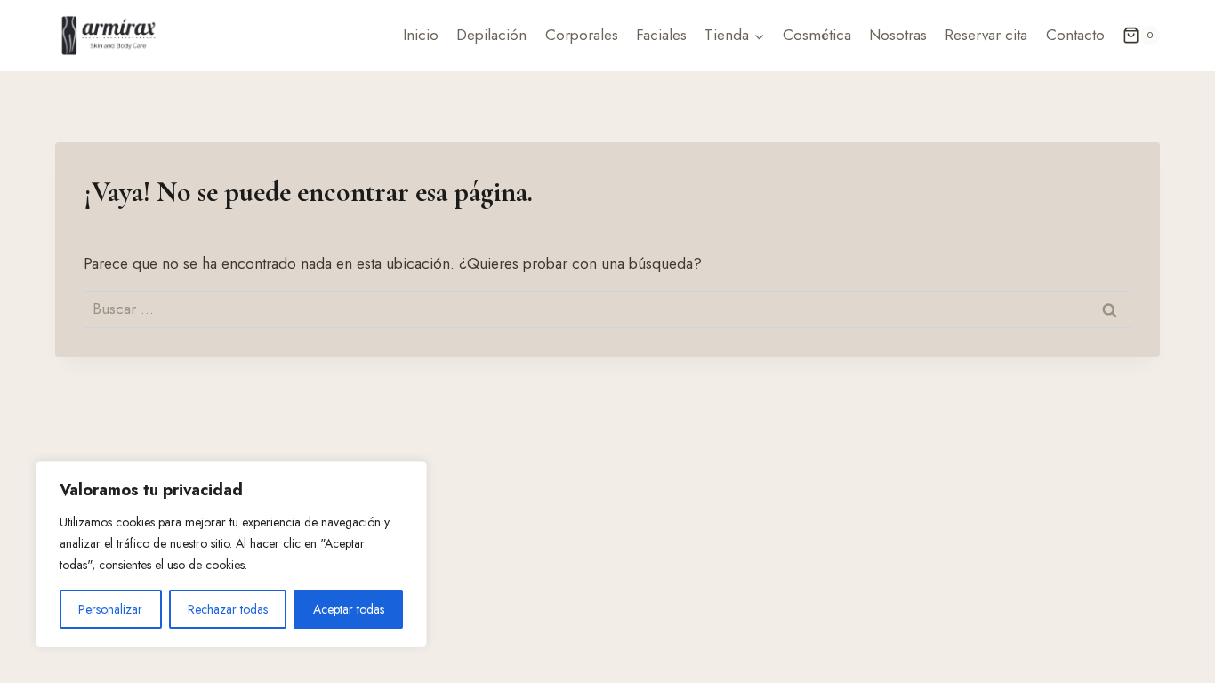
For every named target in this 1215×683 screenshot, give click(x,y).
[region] (231, 554)
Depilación (491, 34)
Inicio (421, 34)
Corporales (581, 34)
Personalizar (110, 609)
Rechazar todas (228, 609)
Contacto (1075, 34)
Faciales (661, 34)
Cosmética (817, 34)
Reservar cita (986, 34)
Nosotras (898, 34)
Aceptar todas (348, 609)
